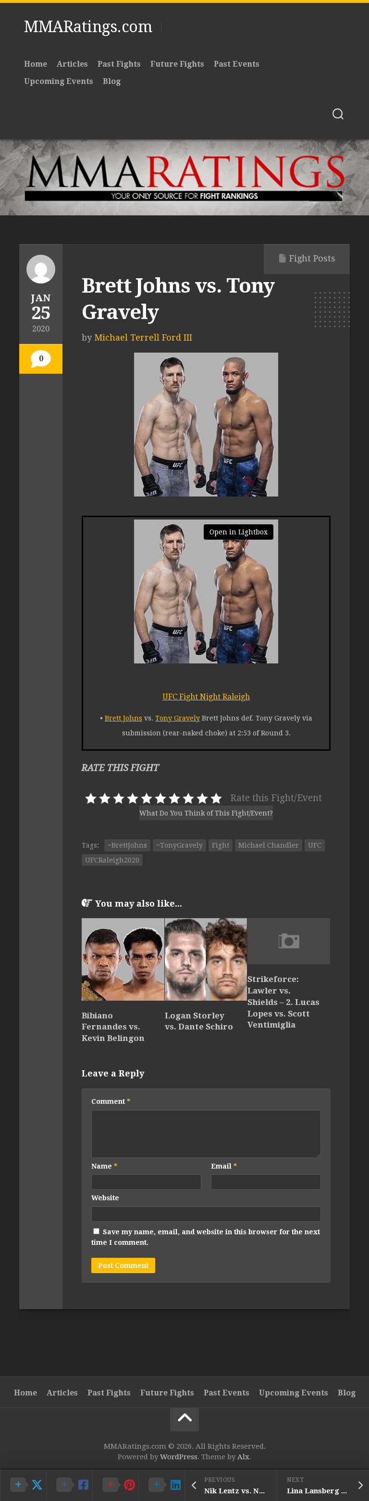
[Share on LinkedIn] (161, 1485)
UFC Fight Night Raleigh (206, 696)
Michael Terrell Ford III (143, 337)
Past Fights (119, 64)
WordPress (178, 1457)
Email (224, 1166)
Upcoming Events (58, 81)
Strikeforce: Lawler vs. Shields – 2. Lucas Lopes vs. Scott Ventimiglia (283, 1001)
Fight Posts (312, 258)
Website (105, 1198)
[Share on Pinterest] (115, 1485)
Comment (110, 1101)
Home (35, 64)
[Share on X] (23, 1485)
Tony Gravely (177, 718)
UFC (314, 845)
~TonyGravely (179, 845)
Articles (72, 64)
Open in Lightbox (238, 532)
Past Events (236, 64)
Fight (220, 845)
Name (104, 1166)
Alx (243, 1457)
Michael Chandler (268, 845)
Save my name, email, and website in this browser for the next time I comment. (205, 1237)
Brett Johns (123, 718)
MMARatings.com (88, 27)
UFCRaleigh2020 (112, 860)
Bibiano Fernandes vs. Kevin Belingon (113, 1027)
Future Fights (177, 64)
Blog (112, 81)
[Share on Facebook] (69, 1485)
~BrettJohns (127, 845)
